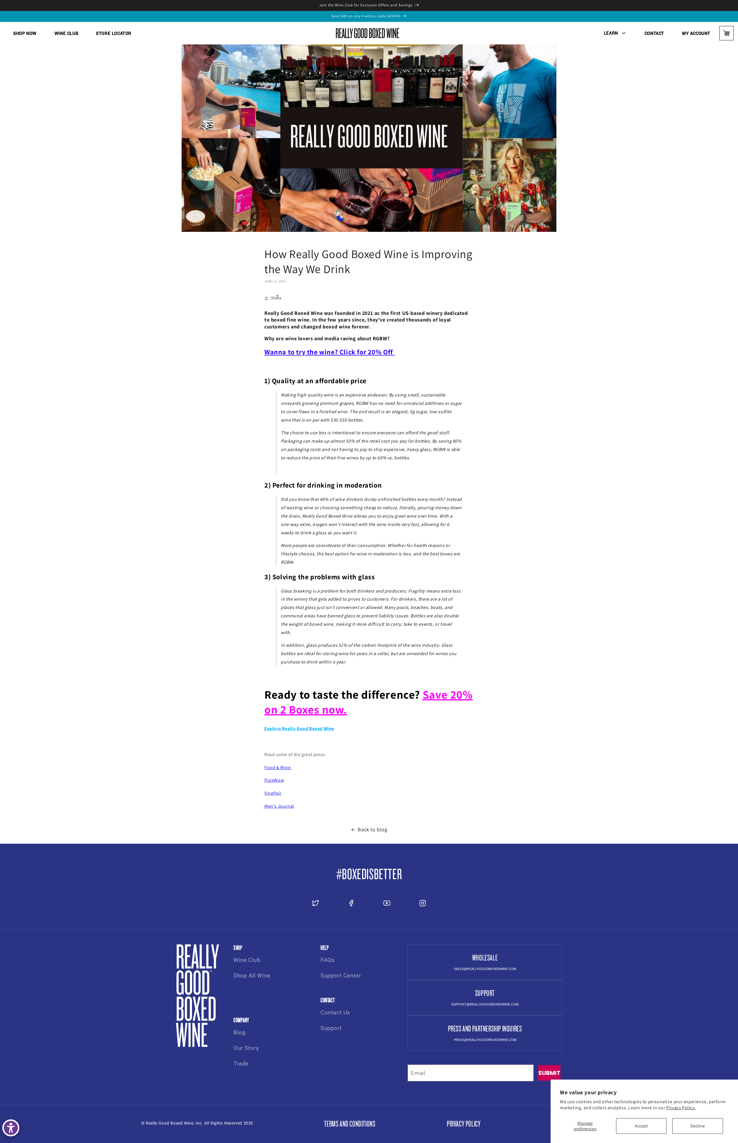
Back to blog (372, 829)
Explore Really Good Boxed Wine (299, 728)
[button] (615, 33)
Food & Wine (278, 767)
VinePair (272, 793)
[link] (25, 33)
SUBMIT (549, 1073)
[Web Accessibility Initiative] (11, 1128)
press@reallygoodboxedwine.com (485, 1040)
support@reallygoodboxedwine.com (485, 1004)
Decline (697, 1126)
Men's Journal (279, 806)
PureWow (274, 780)
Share (276, 297)
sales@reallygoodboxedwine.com (485, 969)
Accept (641, 1126)
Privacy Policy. (681, 1108)
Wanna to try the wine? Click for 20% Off (328, 351)
